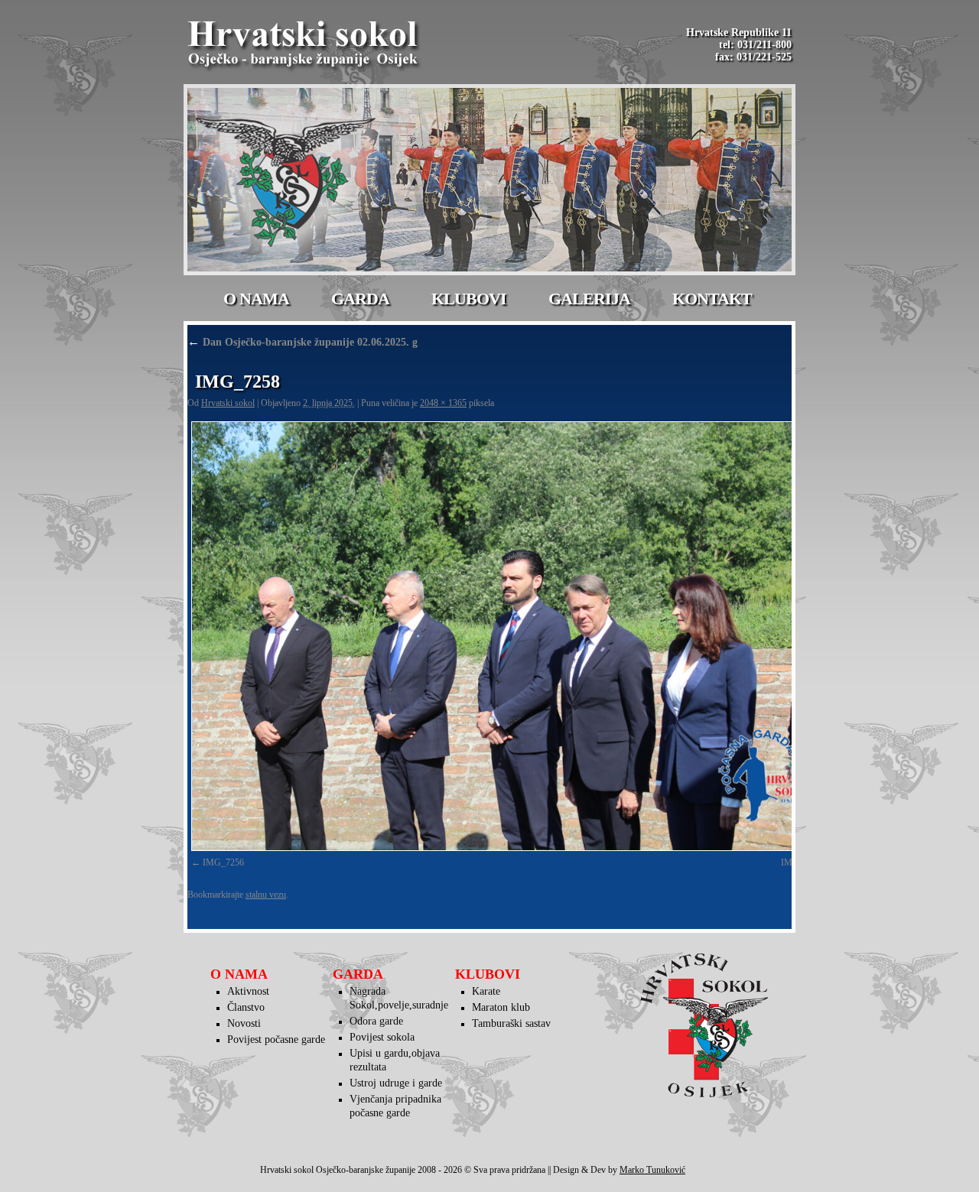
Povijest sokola (382, 1037)
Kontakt (712, 298)
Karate (486, 991)
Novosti (244, 1023)
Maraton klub (501, 1007)
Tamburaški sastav (511, 1023)
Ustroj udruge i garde (396, 1083)
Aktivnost (248, 991)
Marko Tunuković (652, 1169)
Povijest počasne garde (276, 1039)
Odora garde (376, 1021)
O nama (256, 298)
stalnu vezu (266, 894)
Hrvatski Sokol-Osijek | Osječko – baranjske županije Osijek (305, 46)
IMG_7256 (223, 862)
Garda (360, 298)
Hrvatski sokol (228, 403)
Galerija (589, 298)
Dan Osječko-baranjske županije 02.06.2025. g (302, 342)
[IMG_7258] (512, 636)
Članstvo (246, 1007)
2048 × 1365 (443, 403)
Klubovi (468, 298)
